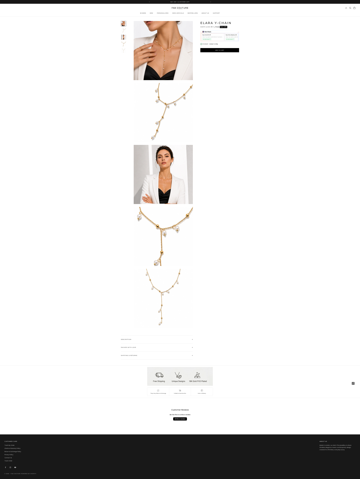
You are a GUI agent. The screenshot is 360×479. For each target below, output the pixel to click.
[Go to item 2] (123, 30)
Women (143, 13)
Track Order (8, 461)
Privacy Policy (8, 455)
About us (205, 13)
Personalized (163, 13)
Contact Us (8, 458)
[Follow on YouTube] (15, 467)
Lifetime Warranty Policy (12, 448)
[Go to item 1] (123, 23)
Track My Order (9, 445)
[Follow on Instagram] (10, 467)
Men (151, 13)
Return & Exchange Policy (12, 451)
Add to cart (219, 50)
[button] (158, 392)
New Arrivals (178, 13)
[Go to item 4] (123, 43)
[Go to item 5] (123, 50)
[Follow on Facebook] (5, 467)
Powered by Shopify (28, 473)
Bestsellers (193, 13)
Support (216, 13)
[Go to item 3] (123, 37)
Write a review (180, 419)
